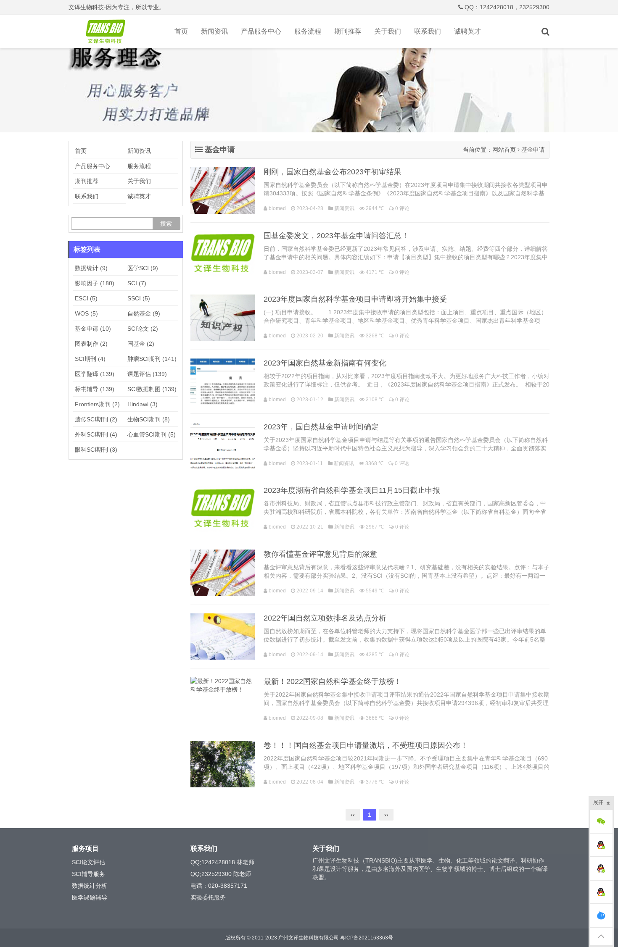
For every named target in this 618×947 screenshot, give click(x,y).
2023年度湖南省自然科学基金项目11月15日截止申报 (352, 490)
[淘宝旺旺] (601, 915)
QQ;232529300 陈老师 (220, 874)
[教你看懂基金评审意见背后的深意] (222, 573)
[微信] (601, 821)
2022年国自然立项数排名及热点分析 (325, 618)
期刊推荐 (347, 31)
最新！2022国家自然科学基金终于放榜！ (332, 681)
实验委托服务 (208, 897)
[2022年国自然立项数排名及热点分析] (222, 636)
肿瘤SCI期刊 (152, 358)
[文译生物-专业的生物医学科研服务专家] (107, 31)
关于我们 (387, 31)
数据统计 (91, 268)
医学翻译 (94, 374)
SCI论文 (142, 328)
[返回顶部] (601, 936)
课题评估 (147, 374)
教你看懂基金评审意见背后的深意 (320, 554)
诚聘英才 (467, 31)
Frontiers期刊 (97, 404)
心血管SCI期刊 (151, 434)
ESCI (86, 298)
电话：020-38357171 (218, 885)
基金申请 (93, 328)
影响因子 (94, 283)
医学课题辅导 (89, 897)
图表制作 (91, 343)
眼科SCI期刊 (96, 449)
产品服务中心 (261, 31)
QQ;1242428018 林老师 (222, 862)
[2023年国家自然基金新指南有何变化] (222, 381)
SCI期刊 (90, 358)
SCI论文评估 (88, 862)
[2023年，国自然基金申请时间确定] (222, 445)
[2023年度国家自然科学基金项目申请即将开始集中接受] (222, 318)
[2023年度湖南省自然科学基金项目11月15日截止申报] (222, 509)
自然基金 (143, 313)
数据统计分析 (89, 885)
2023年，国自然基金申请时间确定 (321, 427)
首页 (181, 31)
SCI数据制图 (152, 389)
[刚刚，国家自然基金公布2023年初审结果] (222, 190)
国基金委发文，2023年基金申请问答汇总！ (336, 235)
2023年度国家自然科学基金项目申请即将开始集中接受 (355, 299)
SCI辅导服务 (88, 874)
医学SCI (142, 268)
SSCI (138, 298)
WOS (86, 313)
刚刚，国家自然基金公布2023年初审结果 (332, 172)
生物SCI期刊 (148, 419)
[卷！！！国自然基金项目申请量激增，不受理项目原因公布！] (222, 764)
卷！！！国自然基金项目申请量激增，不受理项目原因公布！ (366, 745)
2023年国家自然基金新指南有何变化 (325, 363)
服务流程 (307, 31)
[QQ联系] (601, 845)
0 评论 (402, 208)
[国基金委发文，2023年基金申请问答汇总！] (222, 254)
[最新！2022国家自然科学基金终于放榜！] (222, 700)
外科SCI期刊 (96, 434)
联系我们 (427, 31)
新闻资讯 (214, 31)
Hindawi (142, 404)
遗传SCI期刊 (96, 419)
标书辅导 (94, 389)
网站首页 (504, 149)
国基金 (140, 343)
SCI (136, 283)
